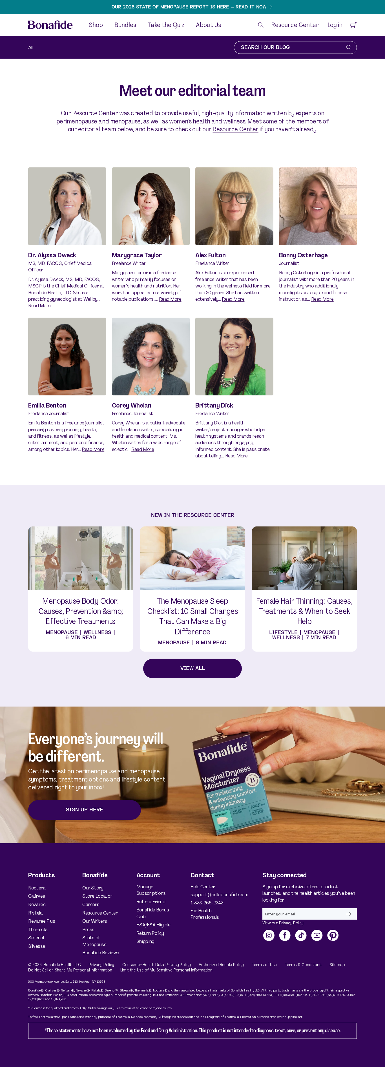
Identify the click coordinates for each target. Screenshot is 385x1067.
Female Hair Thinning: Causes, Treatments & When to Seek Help (304, 611)
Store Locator (97, 896)
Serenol (36, 937)
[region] (192, 7)
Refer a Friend (150, 901)
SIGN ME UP (348, 914)
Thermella (38, 929)
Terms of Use (264, 965)
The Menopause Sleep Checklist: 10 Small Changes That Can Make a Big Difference (192, 616)
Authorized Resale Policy (221, 965)
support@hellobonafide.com (212, 894)
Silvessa (36, 946)
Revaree (36, 904)
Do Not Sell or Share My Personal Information (70, 970)
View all (192, 668)
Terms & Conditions (303, 965)
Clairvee (36, 896)
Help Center (203, 887)
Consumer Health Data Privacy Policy (156, 965)
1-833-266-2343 (207, 902)
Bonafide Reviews (100, 952)
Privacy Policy (101, 965)
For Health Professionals (205, 913)
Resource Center (235, 129)
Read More (39, 305)
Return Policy (150, 933)
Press (88, 929)
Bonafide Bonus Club (152, 913)
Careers (90, 904)
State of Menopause (94, 941)
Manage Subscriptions (151, 890)
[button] (261, 25)
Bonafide (52, 965)
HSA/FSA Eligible (153, 924)
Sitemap (337, 965)
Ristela (35, 912)
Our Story (92, 888)
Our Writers (94, 921)
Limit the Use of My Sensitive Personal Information (166, 970)
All (30, 47)
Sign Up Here (84, 810)
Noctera (36, 888)
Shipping (145, 941)
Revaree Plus (41, 921)
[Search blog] (349, 47)
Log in (334, 25)
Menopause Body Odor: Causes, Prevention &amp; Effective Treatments (80, 611)
